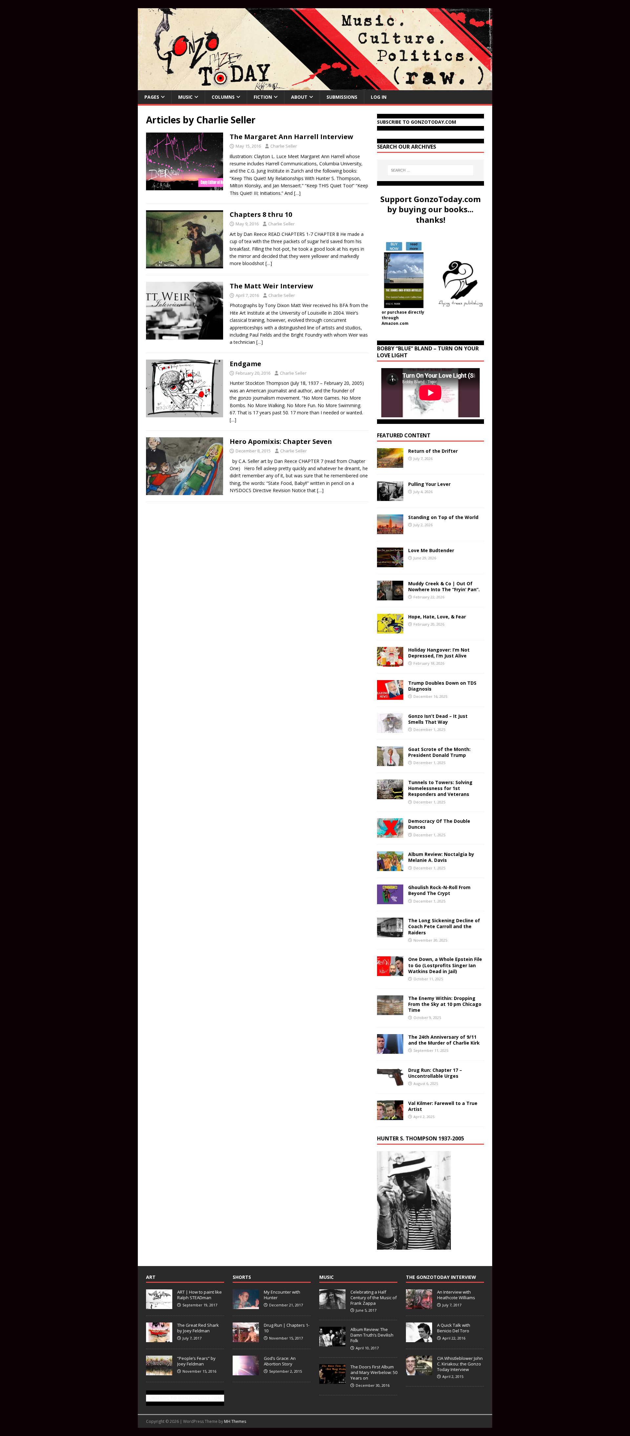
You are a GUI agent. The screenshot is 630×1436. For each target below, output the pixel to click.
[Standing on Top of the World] (390, 530)
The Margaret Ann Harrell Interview (291, 136)
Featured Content (403, 435)
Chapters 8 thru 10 (261, 214)
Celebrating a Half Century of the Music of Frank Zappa (373, 1297)
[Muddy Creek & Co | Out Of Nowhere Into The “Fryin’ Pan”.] (390, 596)
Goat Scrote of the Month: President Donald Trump (439, 752)
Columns (223, 97)
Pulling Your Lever (429, 484)
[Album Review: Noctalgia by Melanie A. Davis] (390, 867)
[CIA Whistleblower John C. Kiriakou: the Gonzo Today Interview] (419, 1372)
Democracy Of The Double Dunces (439, 824)
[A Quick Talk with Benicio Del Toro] (419, 1339)
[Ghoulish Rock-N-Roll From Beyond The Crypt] (390, 900)
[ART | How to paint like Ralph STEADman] (159, 1305)
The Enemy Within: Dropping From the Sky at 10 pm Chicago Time (444, 1004)
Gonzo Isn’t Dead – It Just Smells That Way (438, 719)
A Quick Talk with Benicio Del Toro (453, 1328)
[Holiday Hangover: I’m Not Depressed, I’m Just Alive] (390, 663)
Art (151, 1277)
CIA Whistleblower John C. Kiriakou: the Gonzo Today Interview (460, 1363)
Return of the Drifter (433, 451)
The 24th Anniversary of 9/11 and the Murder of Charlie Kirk (444, 1040)
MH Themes (235, 1421)
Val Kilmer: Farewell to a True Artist (442, 1106)
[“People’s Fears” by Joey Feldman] (159, 1372)
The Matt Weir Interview (271, 285)
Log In (379, 97)
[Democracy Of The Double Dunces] (390, 834)
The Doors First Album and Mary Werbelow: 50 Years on (373, 1372)
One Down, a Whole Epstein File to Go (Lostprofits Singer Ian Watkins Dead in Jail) (445, 965)
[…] (297, 193)
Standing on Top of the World (443, 517)
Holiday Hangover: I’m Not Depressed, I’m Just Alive (439, 653)
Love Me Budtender (431, 550)
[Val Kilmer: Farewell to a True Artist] (390, 1116)
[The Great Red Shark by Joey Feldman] (159, 1339)
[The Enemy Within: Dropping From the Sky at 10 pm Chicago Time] (390, 1011)
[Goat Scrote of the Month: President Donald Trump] (390, 762)
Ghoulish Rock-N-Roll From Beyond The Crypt (439, 890)
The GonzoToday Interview (441, 1277)
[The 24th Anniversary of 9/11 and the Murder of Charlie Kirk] (390, 1050)
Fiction (263, 97)
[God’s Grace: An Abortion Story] (246, 1372)
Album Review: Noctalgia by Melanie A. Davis (441, 857)
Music (185, 97)
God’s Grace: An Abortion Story (280, 1361)
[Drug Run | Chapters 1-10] (246, 1339)
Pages (151, 97)
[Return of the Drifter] (390, 464)
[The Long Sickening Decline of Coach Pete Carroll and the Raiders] (390, 933)
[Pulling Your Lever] (390, 497)
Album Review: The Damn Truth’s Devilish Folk (371, 1334)
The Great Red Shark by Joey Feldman (198, 1328)
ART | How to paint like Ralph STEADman (199, 1295)
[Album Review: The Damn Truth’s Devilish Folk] (332, 1343)
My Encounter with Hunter (282, 1295)
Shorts (242, 1277)
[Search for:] (430, 170)
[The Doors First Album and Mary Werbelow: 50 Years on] (332, 1380)
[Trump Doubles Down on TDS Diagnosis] (390, 696)
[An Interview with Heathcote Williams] (419, 1305)
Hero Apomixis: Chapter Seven (281, 441)
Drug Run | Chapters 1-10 (286, 1328)
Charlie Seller (283, 146)
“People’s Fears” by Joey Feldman (196, 1361)
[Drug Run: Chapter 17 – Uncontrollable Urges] (390, 1083)
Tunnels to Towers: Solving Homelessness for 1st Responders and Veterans (440, 788)
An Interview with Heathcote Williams (456, 1295)
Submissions (341, 97)
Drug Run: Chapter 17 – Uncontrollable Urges (435, 1073)
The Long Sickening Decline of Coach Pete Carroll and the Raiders (444, 926)
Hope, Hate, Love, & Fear (437, 617)
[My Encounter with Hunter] (246, 1305)
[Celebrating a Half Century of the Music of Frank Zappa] (332, 1305)
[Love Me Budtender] (390, 563)
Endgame (245, 363)
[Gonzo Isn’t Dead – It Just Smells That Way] (390, 729)
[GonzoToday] (315, 86)
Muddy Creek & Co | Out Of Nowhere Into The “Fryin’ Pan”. (444, 586)
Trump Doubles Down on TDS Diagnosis (442, 686)
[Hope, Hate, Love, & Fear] (390, 630)
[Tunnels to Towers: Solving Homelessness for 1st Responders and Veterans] (390, 795)
